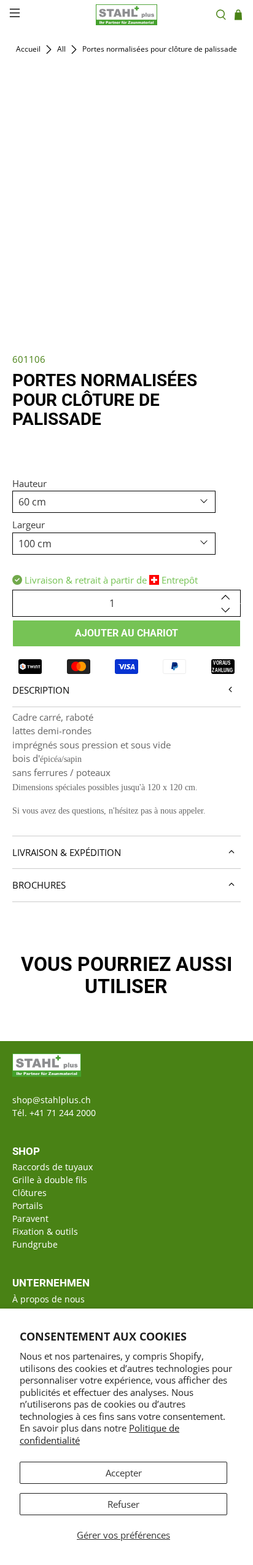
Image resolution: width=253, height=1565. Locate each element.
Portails (27, 1205)
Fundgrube (35, 1244)
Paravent (30, 1218)
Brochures (39, 885)
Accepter (124, 1473)
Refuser (123, 1504)
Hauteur (29, 483)
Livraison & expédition (66, 852)
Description (40, 690)
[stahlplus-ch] (126, 14)
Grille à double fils (49, 1180)
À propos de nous (48, 1299)
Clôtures (29, 1193)
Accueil (28, 49)
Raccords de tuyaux (52, 1167)
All (61, 49)
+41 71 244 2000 (62, 1113)
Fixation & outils (45, 1231)
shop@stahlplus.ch (51, 1100)
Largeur (28, 524)
